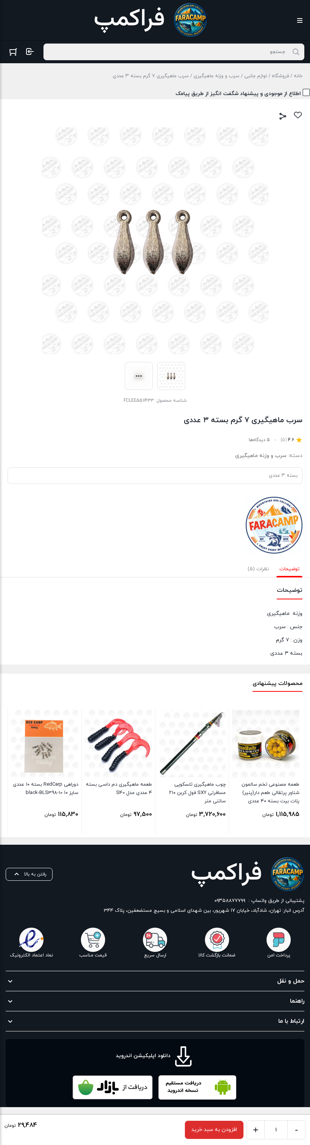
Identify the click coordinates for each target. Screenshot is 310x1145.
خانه (298, 76)
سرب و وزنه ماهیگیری (216, 76)
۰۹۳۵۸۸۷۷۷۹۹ (229, 900)
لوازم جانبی (255, 76)
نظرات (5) (258, 569)
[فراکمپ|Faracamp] (274, 525)
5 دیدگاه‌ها (259, 440)
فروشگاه (280, 76)
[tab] (289, 569)
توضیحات (289, 569)
